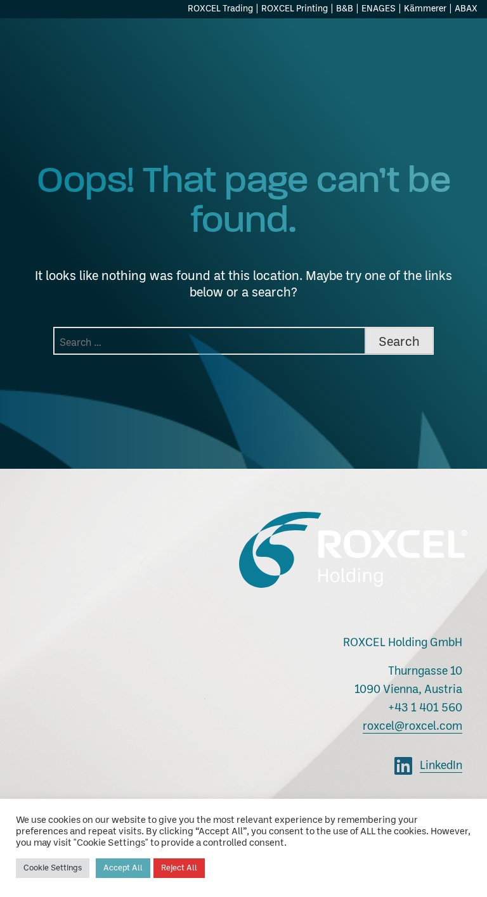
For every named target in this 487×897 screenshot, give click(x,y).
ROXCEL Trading (220, 8)
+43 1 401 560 (425, 708)
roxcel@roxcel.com (412, 726)
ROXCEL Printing (294, 8)
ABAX (466, 8)
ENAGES (378, 8)
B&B (344, 8)
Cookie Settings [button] (52, 868)
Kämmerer (425, 8)
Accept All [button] (123, 868)
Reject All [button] (179, 868)
